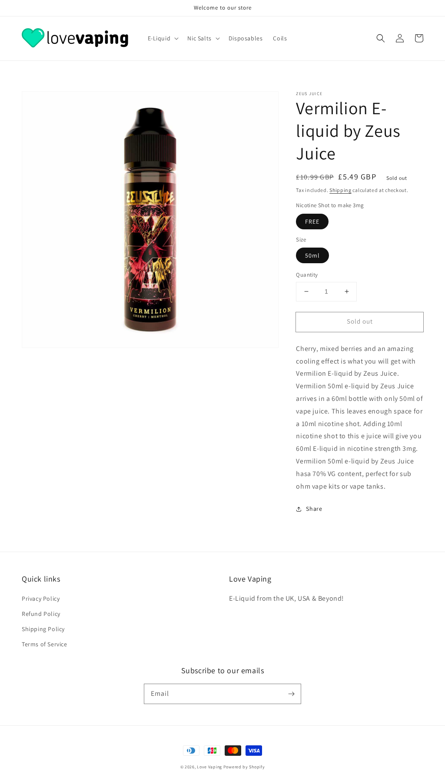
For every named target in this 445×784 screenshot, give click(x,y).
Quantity (307, 274)
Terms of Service (44, 644)
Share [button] (314, 509)
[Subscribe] (291, 693)
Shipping (340, 190)
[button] (380, 38)
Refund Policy (41, 614)
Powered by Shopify (244, 767)
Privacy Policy (41, 598)
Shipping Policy (43, 629)
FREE (312, 221)
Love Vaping (209, 767)
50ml (312, 255)
